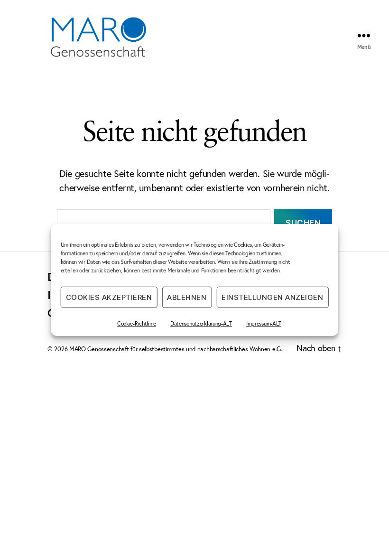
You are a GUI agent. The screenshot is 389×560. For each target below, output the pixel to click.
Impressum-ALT (263, 323)
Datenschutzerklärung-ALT (201, 323)
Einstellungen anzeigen (272, 296)
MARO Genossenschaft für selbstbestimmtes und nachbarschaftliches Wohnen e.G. (175, 349)
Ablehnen (186, 296)
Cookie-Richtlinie (136, 323)
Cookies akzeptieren (109, 296)
